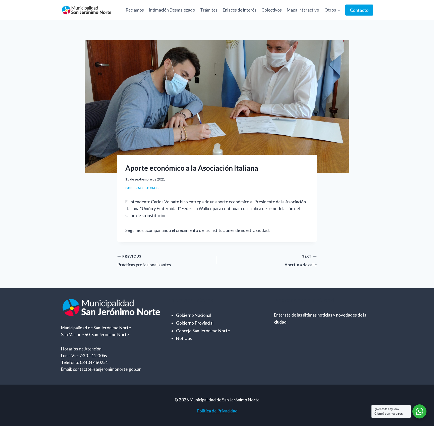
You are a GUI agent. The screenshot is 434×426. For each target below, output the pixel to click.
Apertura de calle (301, 261)
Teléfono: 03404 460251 (84, 362)
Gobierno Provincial (194, 323)
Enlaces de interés (239, 10)
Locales (152, 188)
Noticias (184, 338)
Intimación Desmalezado (172, 10)
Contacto (359, 10)
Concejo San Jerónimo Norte (203, 330)
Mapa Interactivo (303, 10)
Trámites (209, 10)
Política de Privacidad (217, 410)
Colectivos (271, 10)
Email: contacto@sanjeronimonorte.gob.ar (101, 369)
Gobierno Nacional (193, 315)
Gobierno (134, 188)
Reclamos (135, 10)
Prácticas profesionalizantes (144, 261)
